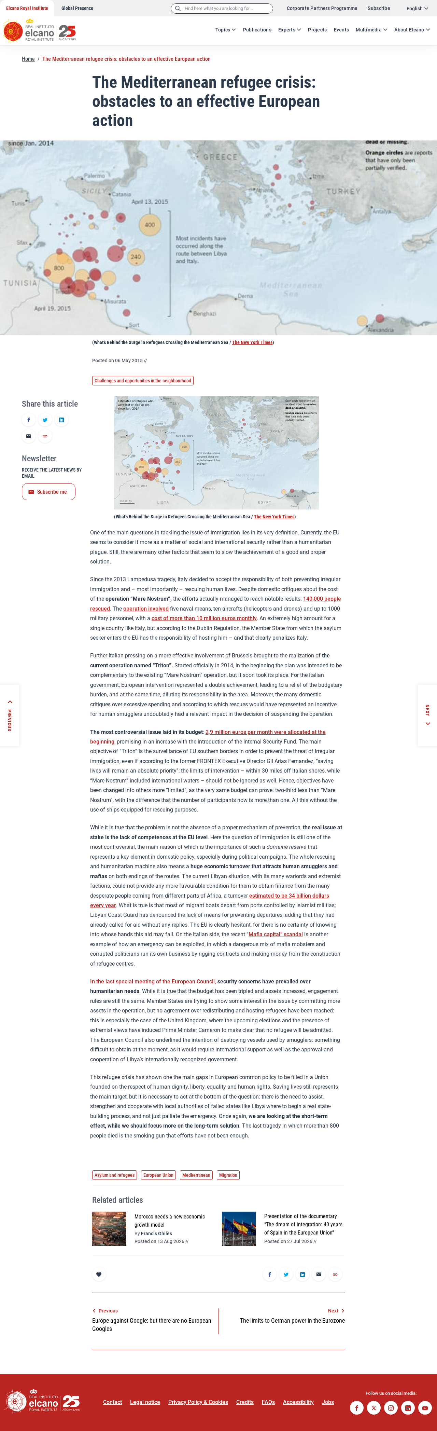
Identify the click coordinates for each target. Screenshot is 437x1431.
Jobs (328, 1402)
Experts (286, 29)
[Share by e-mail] (29, 436)
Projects (317, 29)
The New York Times (252, 342)
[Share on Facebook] (29, 420)
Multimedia (369, 29)
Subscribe (379, 8)
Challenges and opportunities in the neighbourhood (143, 380)
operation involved (146, 608)
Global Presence (77, 8)
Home (28, 59)
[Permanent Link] (45, 436)
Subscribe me (52, 492)
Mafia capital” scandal (276, 934)
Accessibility (298, 1402)
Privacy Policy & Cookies (198, 1402)
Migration (228, 1175)
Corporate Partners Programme (322, 8)
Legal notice (145, 1402)
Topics (222, 29)
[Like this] (99, 1274)
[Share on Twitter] (45, 420)
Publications (257, 29)
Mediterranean (196, 1175)
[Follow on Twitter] (374, 1408)
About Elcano (409, 29)
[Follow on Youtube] (425, 1408)
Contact (112, 1402)
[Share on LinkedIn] (61, 420)
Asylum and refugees (115, 1175)
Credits (245, 1402)
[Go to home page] (46, 27)
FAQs (268, 1402)
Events (341, 29)
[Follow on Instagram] (391, 1408)
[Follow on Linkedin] (408, 1408)
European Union (158, 1175)
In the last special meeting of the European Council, (153, 981)
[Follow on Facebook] (357, 1408)
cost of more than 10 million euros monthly (204, 618)
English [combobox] (415, 8)
